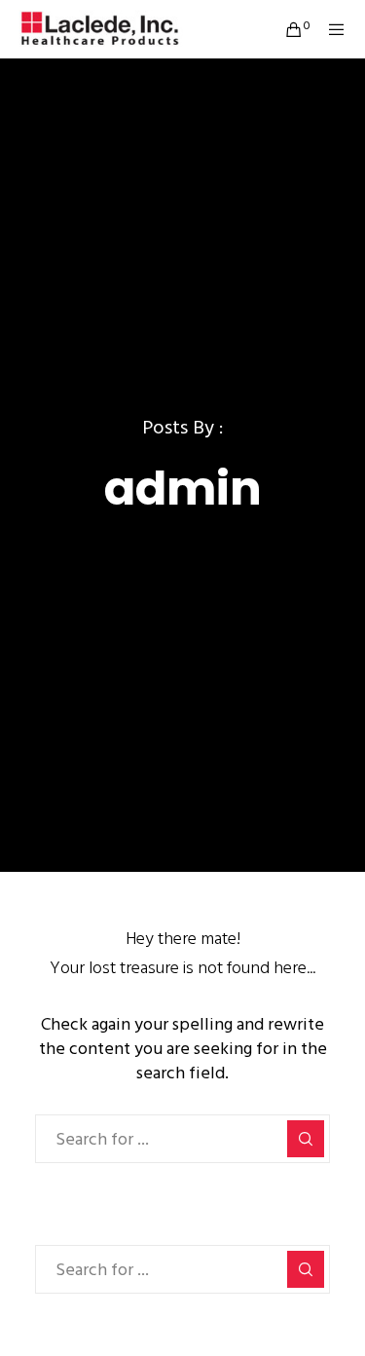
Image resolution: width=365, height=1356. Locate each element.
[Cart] (288, 29)
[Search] (305, 1138)
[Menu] (331, 29)
